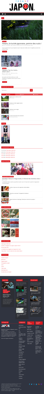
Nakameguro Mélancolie (10, 150)
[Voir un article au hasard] (41, 14)
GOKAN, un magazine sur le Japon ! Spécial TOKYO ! (11, 245)
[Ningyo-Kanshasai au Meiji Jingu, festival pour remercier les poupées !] (5, 198)
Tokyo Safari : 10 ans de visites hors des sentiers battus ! (11, 251)
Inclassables (21, 353)
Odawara (9, 74)
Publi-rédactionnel (22, 369)
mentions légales (8, 390)
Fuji (12, 73)
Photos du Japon (30, 341)
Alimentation (21, 325)
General (20, 344)
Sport (20, 372)
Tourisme (20, 376)
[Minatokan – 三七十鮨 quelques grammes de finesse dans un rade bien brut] (34, 296)
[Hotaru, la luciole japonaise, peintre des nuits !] (22, 20)
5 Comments (12, 104)
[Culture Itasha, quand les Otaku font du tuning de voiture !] (20, 298)
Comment (36, 94)
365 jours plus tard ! (5, 247)
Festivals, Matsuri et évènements (8, 176)
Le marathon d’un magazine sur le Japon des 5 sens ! (11, 249)
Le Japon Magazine (6, 291)
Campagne (14, 45)
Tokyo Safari (3, 268)
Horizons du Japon (4, 257)
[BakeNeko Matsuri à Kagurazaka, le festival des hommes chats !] (22, 163)
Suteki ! (2, 266)
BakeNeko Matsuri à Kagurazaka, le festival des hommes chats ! (21, 178)
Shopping (20, 371)
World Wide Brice (4, 270)
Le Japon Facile (30, 335)
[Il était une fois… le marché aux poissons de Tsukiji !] (34, 307)
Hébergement (21, 352)
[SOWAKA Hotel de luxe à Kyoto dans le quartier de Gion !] (34, 286)
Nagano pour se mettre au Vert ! (15, 96)
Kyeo (17, 384)
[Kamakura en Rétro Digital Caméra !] (5, 102)
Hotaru (21, 45)
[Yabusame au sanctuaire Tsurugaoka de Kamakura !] (5, 192)
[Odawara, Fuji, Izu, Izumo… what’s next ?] (11, 56)
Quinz (2, 264)
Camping (17, 45)
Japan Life (4, 41)
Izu (22, 45)
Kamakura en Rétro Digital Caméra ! (16, 103)
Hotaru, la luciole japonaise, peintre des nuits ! (21, 43)
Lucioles (25, 45)
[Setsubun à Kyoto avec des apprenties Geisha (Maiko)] (5, 186)
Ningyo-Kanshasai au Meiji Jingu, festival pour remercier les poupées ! (22, 199)
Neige (7, 74)
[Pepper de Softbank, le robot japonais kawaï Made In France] (20, 308)
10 (10, 194)
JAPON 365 (3, 259)
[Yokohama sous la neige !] (5, 108)
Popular (8, 94)
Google (13, 390)
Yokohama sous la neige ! (14, 109)
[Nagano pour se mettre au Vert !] (5, 96)
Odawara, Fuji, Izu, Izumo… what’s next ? (10, 70)
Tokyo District (5, 292)
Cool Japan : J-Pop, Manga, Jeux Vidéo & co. (22, 335)
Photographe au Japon (5, 263)
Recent (22, 94)
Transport (20, 378)
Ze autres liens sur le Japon (6, 271)
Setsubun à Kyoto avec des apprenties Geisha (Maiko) (19, 187)
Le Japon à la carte (30, 333)
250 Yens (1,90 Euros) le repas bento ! (38, 347)
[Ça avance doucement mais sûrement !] (5, 114)
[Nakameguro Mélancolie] (8, 282)
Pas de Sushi (21, 367)
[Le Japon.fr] (2, 14)
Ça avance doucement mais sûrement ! (16, 115)
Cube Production (6, 384)
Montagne (28, 45)
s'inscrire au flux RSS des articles (7, 386)
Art (19, 330)
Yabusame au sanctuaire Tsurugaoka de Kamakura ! (19, 193)
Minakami (3, 74)
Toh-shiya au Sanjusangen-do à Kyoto (38, 332)
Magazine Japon (4, 261)
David (4, 45)
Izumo (16, 73)
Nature (32, 45)
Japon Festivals (30, 331)
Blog (19, 332)
